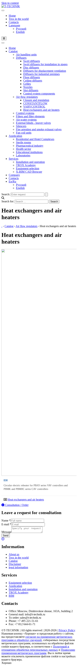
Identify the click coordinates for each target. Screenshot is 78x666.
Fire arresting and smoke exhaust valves (38, 129)
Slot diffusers (30, 90)
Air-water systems (26, 119)
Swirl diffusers (31, 61)
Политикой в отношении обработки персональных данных (35, 648)
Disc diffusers (31, 67)
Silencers (21, 126)
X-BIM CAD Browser (29, 171)
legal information (18, 567)
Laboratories (23, 155)
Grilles (27, 83)
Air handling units (26, 54)
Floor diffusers (31, 77)
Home (12, 15)
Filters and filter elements (30, 116)
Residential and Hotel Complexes (35, 139)
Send (5, 535)
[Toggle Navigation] (4, 38)
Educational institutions (29, 152)
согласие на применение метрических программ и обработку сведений (36, 638)
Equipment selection (27, 168)
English (20, 31)
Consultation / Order (16, 505)
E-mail (6, 524)
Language (14, 25)
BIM (11, 595)
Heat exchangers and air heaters (41, 109)
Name (6, 520)
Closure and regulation (36, 100)
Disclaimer (15, 564)
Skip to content (10, 3)
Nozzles (27, 87)
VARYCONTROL (34, 106)
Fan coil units (23, 132)
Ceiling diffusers (32, 80)
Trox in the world (19, 18)
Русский (21, 28)
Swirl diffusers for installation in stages (45, 64)
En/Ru (12, 181)
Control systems (25, 113)
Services (13, 158)
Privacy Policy (67, 630)
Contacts (14, 22)
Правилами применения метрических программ (38, 651)
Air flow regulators (27, 96)
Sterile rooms (23, 142)
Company (14, 174)
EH (6, 480)
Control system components (39, 93)
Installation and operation (30, 161)
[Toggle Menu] (2, 10)
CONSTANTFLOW (35, 103)
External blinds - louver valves (33, 122)
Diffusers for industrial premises (41, 74)
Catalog (13, 51)
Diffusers (21, 57)
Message (6, 531)
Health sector (23, 148)
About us (14, 554)
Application (15, 135)
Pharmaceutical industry (29, 145)
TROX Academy (26, 165)
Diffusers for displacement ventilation (44, 70)
